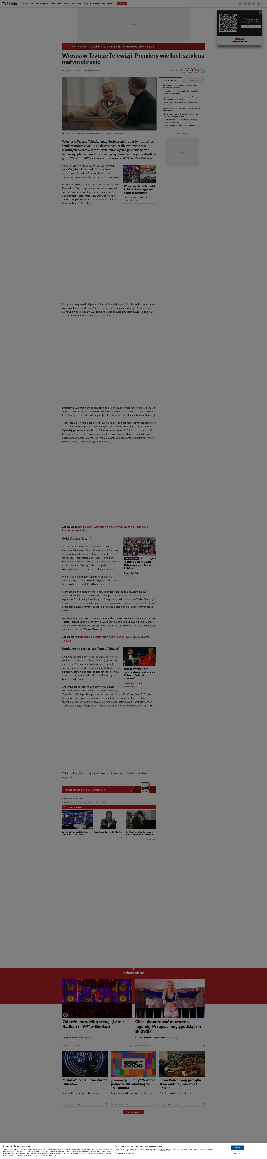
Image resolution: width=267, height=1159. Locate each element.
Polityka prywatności (50, 1155)
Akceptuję (237, 1147)
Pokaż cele (237, 1153)
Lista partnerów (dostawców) (125, 1153)
